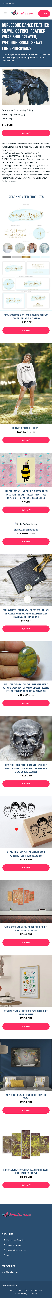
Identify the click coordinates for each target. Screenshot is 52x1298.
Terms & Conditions (34, 1290)
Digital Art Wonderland (26, 529)
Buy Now (26, 133)
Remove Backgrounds (16, 1250)
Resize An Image (13, 1245)
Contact (19, 1290)
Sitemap (33, 1293)
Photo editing (20, 110)
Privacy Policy (21, 1293)
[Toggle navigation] (5, 13)
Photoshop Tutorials (15, 1240)
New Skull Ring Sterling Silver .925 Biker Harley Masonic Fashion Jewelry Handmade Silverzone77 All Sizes (26, 768)
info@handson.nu (9, 4)
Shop (44, 13)
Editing (30, 110)
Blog (8, 1255)
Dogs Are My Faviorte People (26, 427)
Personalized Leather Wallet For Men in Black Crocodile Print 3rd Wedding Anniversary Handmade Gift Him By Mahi (26, 613)
